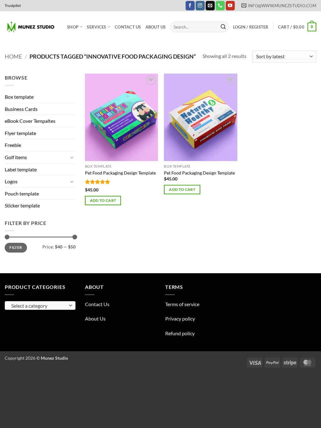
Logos (11, 181)
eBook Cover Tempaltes (30, 121)
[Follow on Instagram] (200, 5)
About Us (155, 26)
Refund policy (180, 333)
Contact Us (128, 26)
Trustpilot (13, 5)
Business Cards (21, 109)
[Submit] (223, 27)
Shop (72, 26)
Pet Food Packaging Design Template (120, 172)
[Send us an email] (210, 5)
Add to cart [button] (103, 200)
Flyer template (20, 133)
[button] (251, 27)
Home (13, 56)
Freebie (13, 145)
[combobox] (40, 305)
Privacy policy (180, 318)
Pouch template (22, 193)
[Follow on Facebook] (190, 5)
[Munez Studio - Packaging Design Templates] (31, 27)
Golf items (16, 157)
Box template (19, 97)
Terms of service (182, 304)
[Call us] (220, 5)
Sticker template (22, 205)
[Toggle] (72, 157)
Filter (15, 247)
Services (96, 26)
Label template (21, 169)
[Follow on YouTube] (230, 5)
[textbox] (39, 305)
